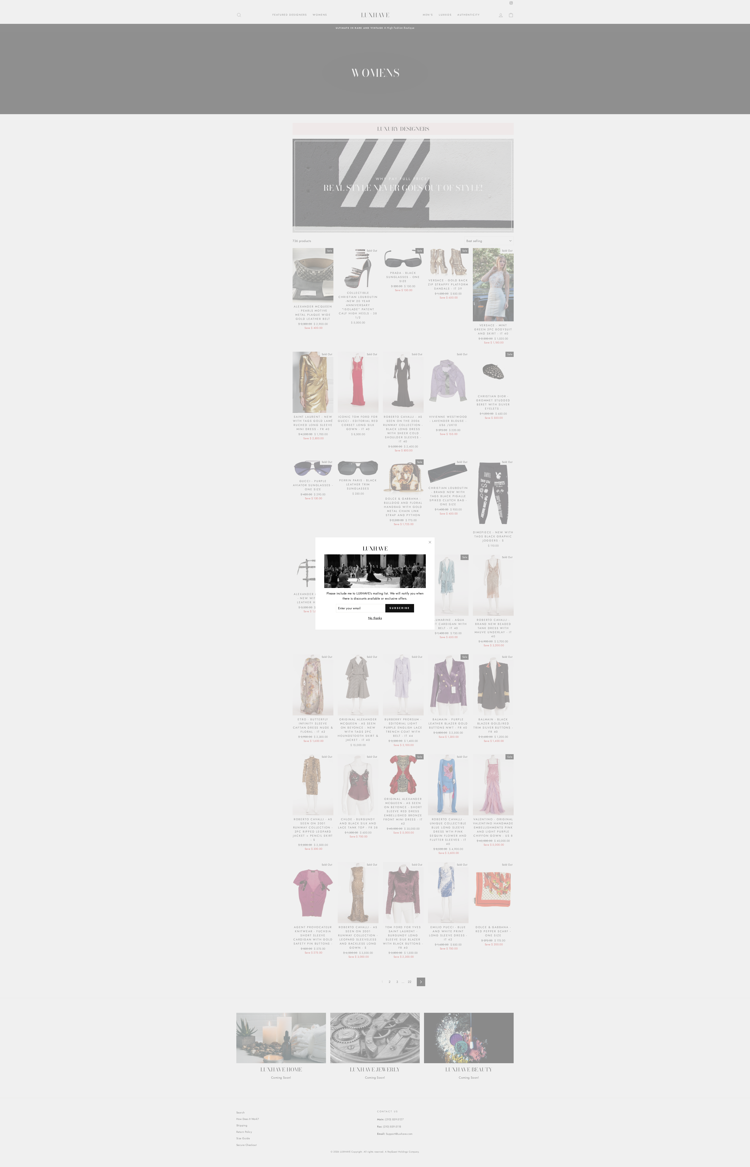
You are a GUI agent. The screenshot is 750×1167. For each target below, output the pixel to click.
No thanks (375, 618)
